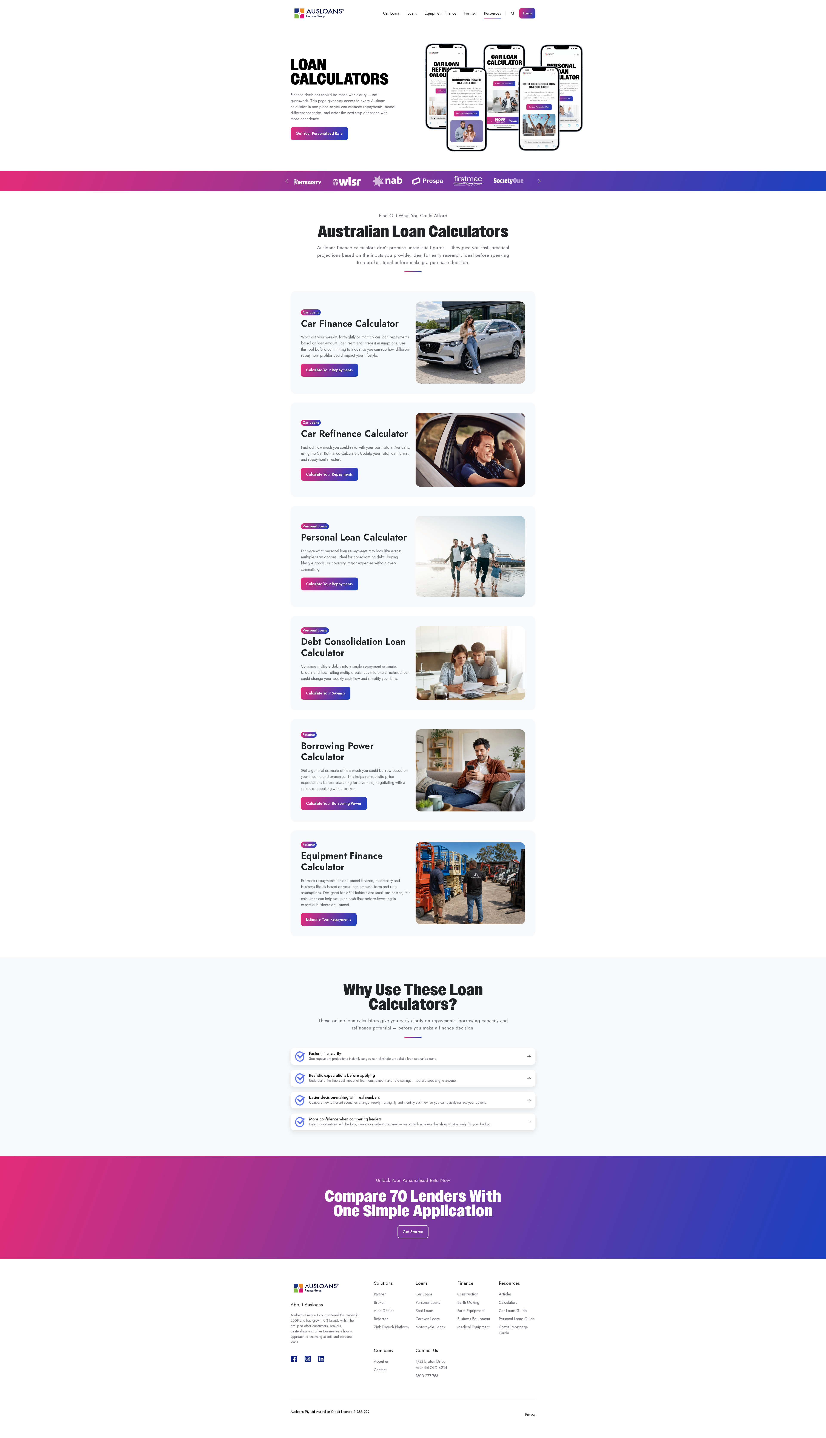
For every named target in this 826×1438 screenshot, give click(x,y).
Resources (492, 13)
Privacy (530, 1414)
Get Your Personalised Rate (319, 133)
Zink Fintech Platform (391, 1327)
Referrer (381, 1319)
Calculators (508, 1302)
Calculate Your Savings (325, 693)
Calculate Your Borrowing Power (334, 803)
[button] (512, 13)
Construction (467, 1294)
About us (381, 1361)
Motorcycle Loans (430, 1327)
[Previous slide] (286, 181)
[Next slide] (539, 181)
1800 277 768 (427, 1376)
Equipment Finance (440, 13)
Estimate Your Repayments (328, 919)
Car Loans (391, 13)
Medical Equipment (473, 1327)
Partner (470, 13)
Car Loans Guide (513, 1311)
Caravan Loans (428, 1319)
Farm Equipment (470, 1311)
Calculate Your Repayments (329, 370)
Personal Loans (428, 1302)
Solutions (383, 1283)
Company (383, 1350)
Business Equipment (473, 1319)
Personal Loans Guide (517, 1319)
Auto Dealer (384, 1311)
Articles (505, 1294)
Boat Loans (424, 1311)
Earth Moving (468, 1302)
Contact (380, 1370)
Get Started (413, 1232)
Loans (412, 13)
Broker (379, 1302)
